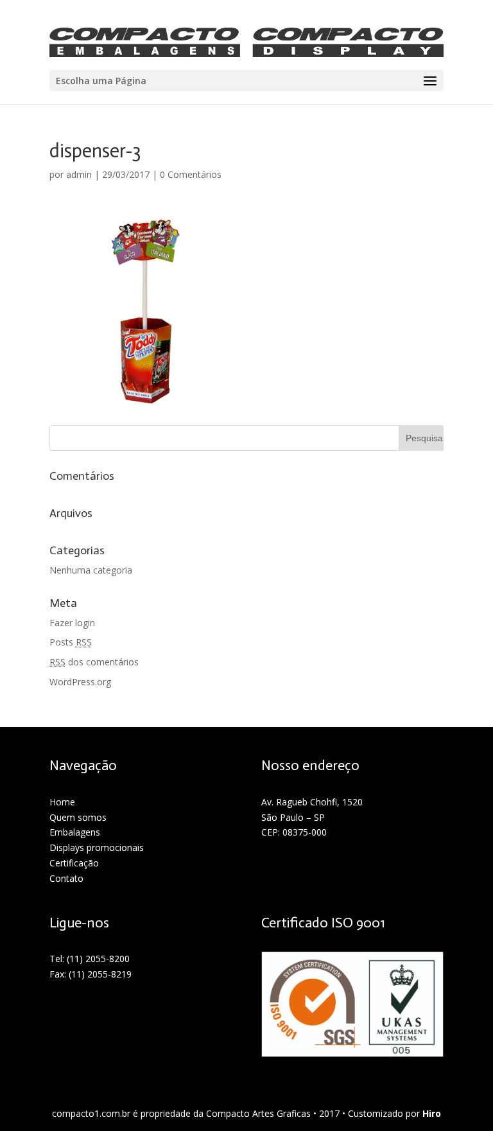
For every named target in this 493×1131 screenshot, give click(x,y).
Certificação (74, 863)
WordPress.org (80, 682)
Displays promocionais (96, 847)
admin (79, 174)
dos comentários (94, 662)
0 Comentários (190, 174)
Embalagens (74, 832)
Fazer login (72, 623)
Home (62, 802)
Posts (70, 642)
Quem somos (78, 817)
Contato (66, 878)
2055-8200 (107, 958)
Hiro (431, 1113)
